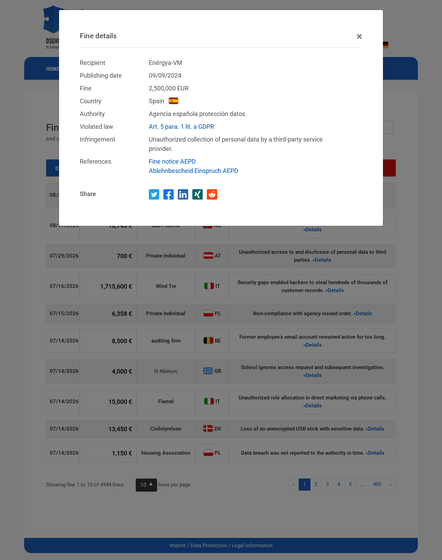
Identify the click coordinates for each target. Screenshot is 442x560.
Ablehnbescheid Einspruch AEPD (193, 170)
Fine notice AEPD (172, 161)
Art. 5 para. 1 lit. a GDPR (181, 126)
